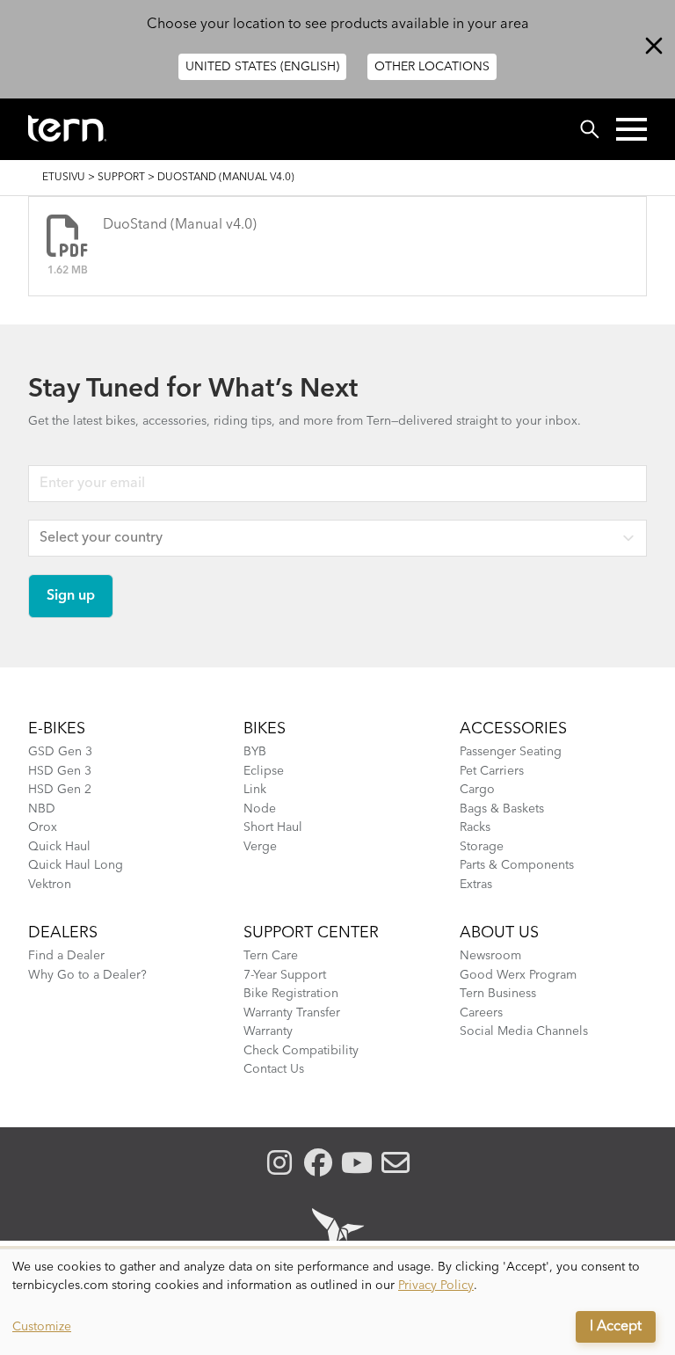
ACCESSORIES (513, 729)
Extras (476, 884)
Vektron (49, 884)
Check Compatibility (301, 1051)
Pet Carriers (492, 771)
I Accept (616, 1327)
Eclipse (263, 771)
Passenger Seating (511, 752)
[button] (631, 129)
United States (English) (262, 67)
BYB (254, 752)
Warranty (268, 1031)
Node (259, 809)
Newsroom (490, 956)
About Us (499, 933)
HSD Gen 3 (59, 771)
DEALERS (63, 933)
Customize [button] (41, 1327)
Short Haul (272, 827)
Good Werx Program (518, 975)
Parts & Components (517, 865)
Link (254, 789)
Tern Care (270, 956)
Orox (42, 827)
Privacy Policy (436, 1285)
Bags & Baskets (502, 809)
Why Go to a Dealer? (87, 975)
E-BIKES (56, 729)
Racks (475, 827)
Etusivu (63, 177)
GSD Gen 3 (60, 752)
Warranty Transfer (291, 1013)
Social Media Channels (524, 1031)
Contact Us (273, 1069)
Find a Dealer (66, 956)
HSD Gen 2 (59, 789)
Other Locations (432, 67)
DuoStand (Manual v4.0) (180, 225)
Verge (260, 847)
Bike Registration (290, 993)
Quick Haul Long (75, 865)
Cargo (477, 789)
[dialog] (337, 1302)
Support (121, 177)
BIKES (264, 729)
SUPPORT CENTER (311, 933)
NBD (41, 809)
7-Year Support (284, 975)
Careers (481, 1013)
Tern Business (498, 993)
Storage (482, 847)
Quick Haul (59, 847)
